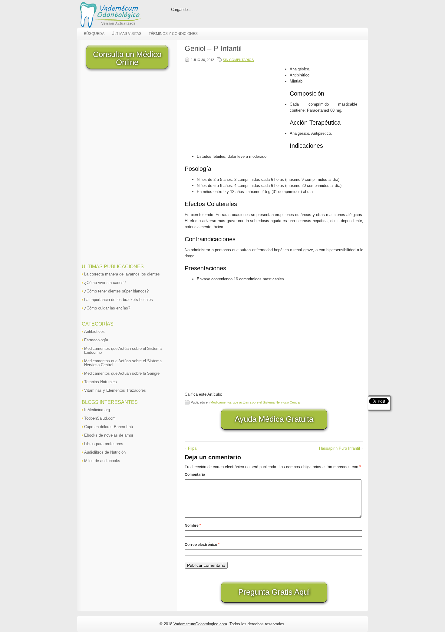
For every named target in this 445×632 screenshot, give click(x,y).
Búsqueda (94, 34)
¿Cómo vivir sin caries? (105, 282)
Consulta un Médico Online (127, 58)
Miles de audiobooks (102, 460)
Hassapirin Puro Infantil (339, 448)
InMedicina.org (97, 409)
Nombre (193, 525)
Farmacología (96, 340)
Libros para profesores (103, 443)
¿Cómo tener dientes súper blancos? (116, 291)
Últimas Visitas (126, 34)
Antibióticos (94, 331)
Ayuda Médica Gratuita (274, 419)
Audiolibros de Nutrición (105, 452)
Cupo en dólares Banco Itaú (108, 426)
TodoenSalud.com (100, 418)
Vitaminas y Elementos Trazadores (115, 390)
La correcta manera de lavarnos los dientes (122, 274)
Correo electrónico (202, 544)
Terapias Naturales (100, 382)
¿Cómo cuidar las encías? (107, 308)
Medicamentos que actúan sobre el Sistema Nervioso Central (255, 402)
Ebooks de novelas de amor (108, 435)
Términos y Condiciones (173, 34)
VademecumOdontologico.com (200, 624)
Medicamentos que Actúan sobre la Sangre (122, 373)
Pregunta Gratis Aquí (274, 592)
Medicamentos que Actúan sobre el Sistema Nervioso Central (123, 363)
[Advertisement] (236, 108)
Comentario (195, 474)
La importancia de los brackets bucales (118, 299)
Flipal (192, 448)
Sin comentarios (238, 60)
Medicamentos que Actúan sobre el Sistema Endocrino (123, 350)
